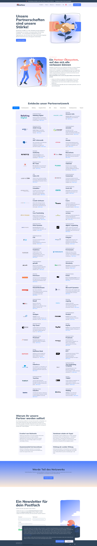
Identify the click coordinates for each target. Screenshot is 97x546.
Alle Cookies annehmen (60, 541)
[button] (41, 5)
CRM (50, 107)
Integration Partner (42, 107)
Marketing (34, 107)
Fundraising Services (73, 107)
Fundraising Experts (25, 107)
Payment (81, 107)
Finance (55, 107)
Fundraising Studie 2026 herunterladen (63, 1)
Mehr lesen (41, 120)
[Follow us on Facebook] (74, 544)
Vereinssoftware (63, 107)
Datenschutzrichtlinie (27, 534)
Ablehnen (69, 541)
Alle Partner (16, 107)
